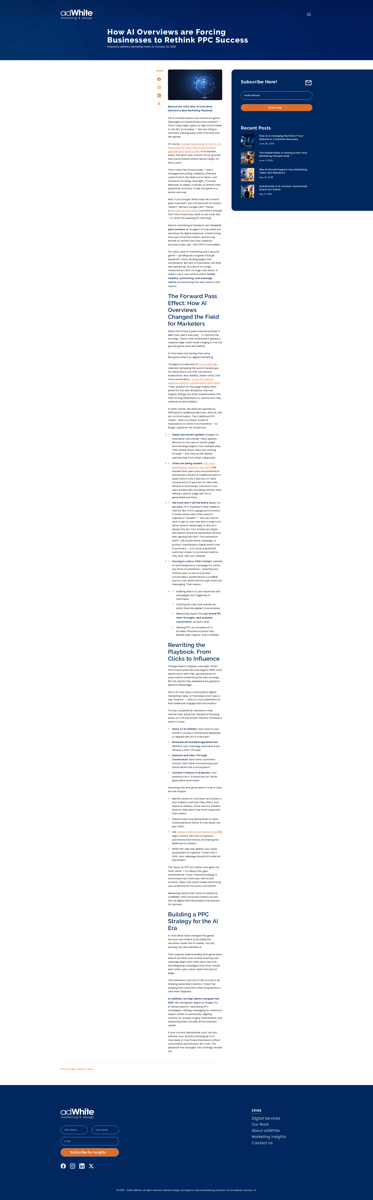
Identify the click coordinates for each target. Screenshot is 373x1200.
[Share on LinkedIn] (159, 95)
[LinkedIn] (82, 1166)
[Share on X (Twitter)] (159, 104)
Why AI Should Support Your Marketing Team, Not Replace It (283, 171)
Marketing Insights (269, 1137)
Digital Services (266, 1119)
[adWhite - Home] (77, 1113)
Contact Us (262, 1143)
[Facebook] (63, 1166)
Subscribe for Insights (88, 1152)
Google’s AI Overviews (184, 210)
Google (71, 1069)
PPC (63, 1069)
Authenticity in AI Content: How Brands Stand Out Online (283, 188)
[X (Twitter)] (91, 1166)
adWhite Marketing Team (135, 46)
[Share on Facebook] (159, 79)
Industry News (84, 1069)
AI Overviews (206, 364)
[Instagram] (159, 87)
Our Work (260, 1125)
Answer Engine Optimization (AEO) (198, 832)
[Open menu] (308, 14)
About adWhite (266, 1131)
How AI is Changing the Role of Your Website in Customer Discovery (281, 137)
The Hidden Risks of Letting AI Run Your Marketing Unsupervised (283, 154)
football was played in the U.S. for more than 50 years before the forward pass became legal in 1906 (194, 147)
